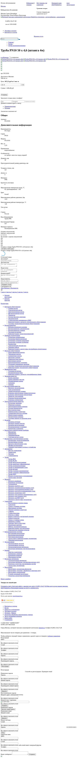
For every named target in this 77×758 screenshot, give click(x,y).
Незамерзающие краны (15, 381)
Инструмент (8, 567)
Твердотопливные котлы (16, 312)
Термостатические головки (17, 391)
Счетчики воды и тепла (15, 437)
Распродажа (4, 303)
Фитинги (7, 479)
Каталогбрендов (7, 299)
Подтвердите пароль (7, 661)
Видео (7, 608)
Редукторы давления (15, 403)
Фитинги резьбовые (14, 481)
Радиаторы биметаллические (17, 339)
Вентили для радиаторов (16, 388)
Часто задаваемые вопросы (13, 616)
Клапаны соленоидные (15, 400)
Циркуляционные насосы (16, 352)
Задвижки (11, 383)
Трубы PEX (12, 459)
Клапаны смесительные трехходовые (20, 394)
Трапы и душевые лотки (16, 520)
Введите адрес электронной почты (12, 694)
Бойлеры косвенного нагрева (17, 327)
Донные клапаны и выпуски (17, 510)
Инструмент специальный (16, 572)
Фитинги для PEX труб (15, 486)
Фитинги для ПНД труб (16, 498)
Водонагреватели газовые (16, 330)
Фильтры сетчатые (14, 422)
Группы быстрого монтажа (17, 317)
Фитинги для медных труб (16, 493)
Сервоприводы (13, 455)
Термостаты (12, 452)
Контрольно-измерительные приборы (17, 430)
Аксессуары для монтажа (16, 565)
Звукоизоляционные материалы (18, 547)
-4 (2, 85)
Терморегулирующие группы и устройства (22, 447)
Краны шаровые (13, 378)
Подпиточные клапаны (15, 416)
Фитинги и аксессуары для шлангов (19, 499)
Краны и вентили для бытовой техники (21, 516)
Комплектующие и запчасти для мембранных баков (24, 374)
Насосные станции (14, 357)
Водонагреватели (10, 325)
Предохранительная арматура (14, 401)
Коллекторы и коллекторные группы (16, 438)
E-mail (3, 645)
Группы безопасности (15, 408)
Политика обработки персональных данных (19, 614)
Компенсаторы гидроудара (16, 411)
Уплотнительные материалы (17, 560)
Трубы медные (13, 469)
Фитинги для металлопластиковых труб (21, 488)
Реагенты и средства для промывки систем (22, 564)
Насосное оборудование (12, 351)
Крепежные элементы (15, 554)
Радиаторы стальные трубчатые (18, 342)
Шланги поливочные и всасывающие (20, 476)
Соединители (12, 484)
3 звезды (14, 292)
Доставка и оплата (10, 30)
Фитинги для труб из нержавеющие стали (21, 491)
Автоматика (8, 449)
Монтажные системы (15, 508)
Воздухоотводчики (14, 410)
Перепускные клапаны (15, 415)
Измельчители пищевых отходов (18, 530)
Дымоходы (11, 315)
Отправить (5, 705)
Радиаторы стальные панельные (18, 340)
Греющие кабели (13, 347)
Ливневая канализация (15, 540)
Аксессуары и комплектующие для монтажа (22, 538)
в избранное (5, 57)
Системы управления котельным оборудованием (24, 323)
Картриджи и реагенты (15, 428)
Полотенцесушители (15, 525)
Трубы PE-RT (12, 460)
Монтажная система (14, 557)
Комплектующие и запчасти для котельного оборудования (27, 322)
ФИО (2, 639)
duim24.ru (42, 628)
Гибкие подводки (13, 518)
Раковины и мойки (14, 521)
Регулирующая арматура (12, 386)
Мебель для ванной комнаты (17, 526)
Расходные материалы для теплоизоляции (21, 548)
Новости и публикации (12, 609)
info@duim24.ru (17, 596)
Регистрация (5, 666)
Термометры (12, 433)
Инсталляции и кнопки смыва (18, 503)
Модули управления (14, 450)
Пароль (3, 655)
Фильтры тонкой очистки (16, 423)
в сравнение (15, 57)
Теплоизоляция (9, 542)
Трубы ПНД (12, 474)
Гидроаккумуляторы (14, 371)
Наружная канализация (15, 537)
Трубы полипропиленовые (16, 466)
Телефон (3, 650)
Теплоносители (13, 318)
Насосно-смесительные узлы (17, 444)
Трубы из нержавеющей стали (18, 467)
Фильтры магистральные (16, 425)
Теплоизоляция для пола (16, 545)
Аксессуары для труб (15, 477)
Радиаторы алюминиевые (16, 337)
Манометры (12, 432)
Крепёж (7, 550)
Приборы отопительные (12, 335)
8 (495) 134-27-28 (10, 21)
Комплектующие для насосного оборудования (23, 367)
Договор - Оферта (10, 613)
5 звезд (3, 292)
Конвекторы (12, 344)
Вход (3, 732)
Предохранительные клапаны (17, 406)
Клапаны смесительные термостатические (21, 393)
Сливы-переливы (13, 513)
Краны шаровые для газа (16, 379)
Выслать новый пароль (8, 709)
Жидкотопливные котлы (16, 313)
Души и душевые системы (16, 506)
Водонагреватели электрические (18, 329)
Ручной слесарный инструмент (18, 574)
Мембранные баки (10, 369)
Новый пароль (5, 680)
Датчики (11, 454)
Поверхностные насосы (15, 359)
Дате (2, 288)
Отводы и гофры (13, 515)
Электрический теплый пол (17, 345)
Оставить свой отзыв (8, 248)
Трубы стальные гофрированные (18, 472)
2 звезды (20, 292)
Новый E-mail (5, 713)
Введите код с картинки (8, 700)
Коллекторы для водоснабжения (18, 440)
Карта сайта (8, 618)
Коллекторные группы (15, 442)
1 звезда (25, 292)
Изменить (4, 691)
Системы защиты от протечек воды (19, 418)
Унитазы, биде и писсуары (16, 523)
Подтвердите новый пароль (9, 685)
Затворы (11, 384)
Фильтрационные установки (17, 427)
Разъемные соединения (15, 482)
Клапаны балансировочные (17, 398)
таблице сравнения (54, 636)
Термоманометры (13, 435)
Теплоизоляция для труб (16, 543)
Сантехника (8, 501)
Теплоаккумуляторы (14, 332)
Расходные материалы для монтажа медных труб (24, 562)
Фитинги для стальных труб (17, 496)
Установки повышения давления (18, 364)
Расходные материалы (12, 559)
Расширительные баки (15, 373)
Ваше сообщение (6, 754)
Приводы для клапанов (15, 396)
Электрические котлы (15, 310)
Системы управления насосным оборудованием (23, 366)
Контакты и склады (11, 32)
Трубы (7, 457)
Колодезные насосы (14, 361)
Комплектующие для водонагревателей (21, 334)
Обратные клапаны (14, 405)
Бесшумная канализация (16, 535)
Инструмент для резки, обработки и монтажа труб (24, 570)
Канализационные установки (17, 362)
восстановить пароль (71, 727)
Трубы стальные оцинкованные (18, 471)
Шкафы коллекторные (15, 445)
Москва (3, 6)
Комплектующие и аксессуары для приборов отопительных (27, 349)
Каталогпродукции (8, 296)
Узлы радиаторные (14, 389)
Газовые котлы (13, 308)
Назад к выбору (6, 579)
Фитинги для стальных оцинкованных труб (22, 494)
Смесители (11, 504)
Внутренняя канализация (16, 533)
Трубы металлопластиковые (17, 462)
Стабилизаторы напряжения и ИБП (19, 320)
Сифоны (11, 511)
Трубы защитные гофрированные (19, 464)
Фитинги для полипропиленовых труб (20, 489)
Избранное (30, 4)
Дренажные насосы (14, 354)
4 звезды (8, 292)
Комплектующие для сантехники (18, 528)
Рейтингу (7, 288)
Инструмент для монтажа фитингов (19, 569)
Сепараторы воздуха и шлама (17, 413)
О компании (8, 619)
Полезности (14, 288)
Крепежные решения (15, 555)
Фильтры (7, 420)
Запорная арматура (11, 376)
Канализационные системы (13, 532)
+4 (23, 85)
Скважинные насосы (15, 356)
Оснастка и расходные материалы (19, 576)
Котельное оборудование (12, 307)
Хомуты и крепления (15, 552)
